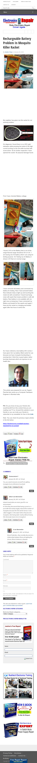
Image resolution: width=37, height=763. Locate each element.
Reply (31, 491)
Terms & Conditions (26, 1)
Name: (6, 646)
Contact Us (6, 4)
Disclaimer (15, 1)
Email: (6, 652)
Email (5, 580)
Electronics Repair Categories (11, 612)
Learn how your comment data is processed (17, 604)
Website (5, 586)
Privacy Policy (6, 1)
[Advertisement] (18, 174)
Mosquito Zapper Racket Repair (16, 463)
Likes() (8, 433)
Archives (13, 4)
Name (5, 575)
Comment (6, 559)
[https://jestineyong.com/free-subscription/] (18, 761)
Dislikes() (18, 433)
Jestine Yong (8, 52)
